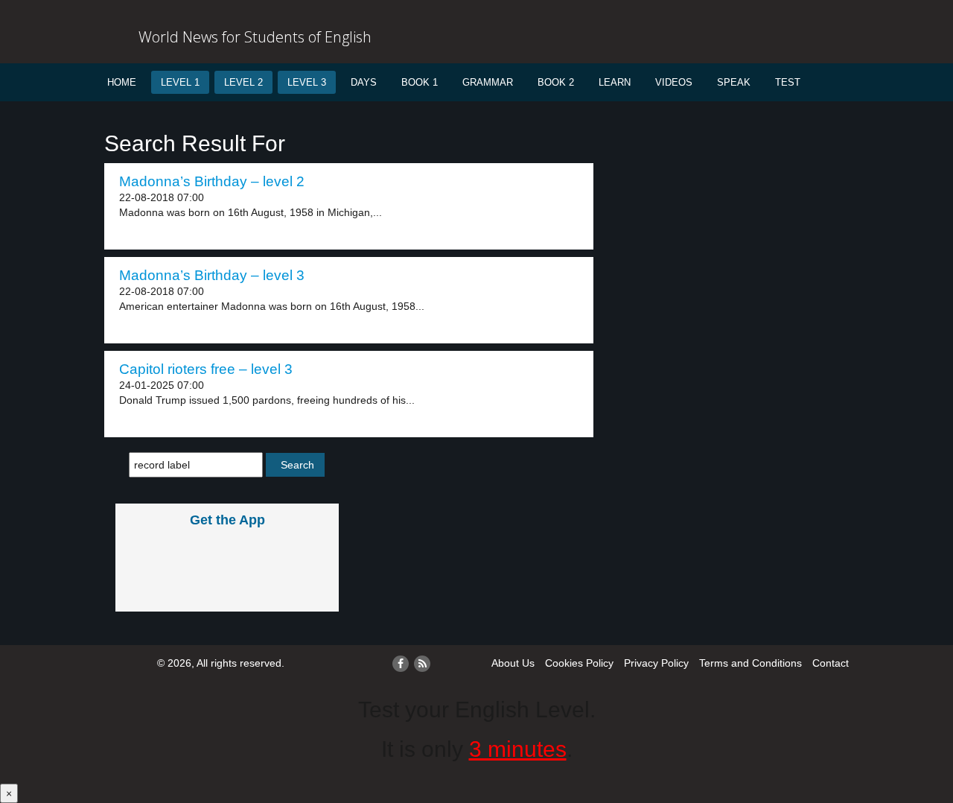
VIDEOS (673, 82)
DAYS (364, 82)
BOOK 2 (556, 82)
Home (121, 82)
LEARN (615, 82)
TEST (787, 82)
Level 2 (243, 82)
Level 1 (180, 82)
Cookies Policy (579, 663)
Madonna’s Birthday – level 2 (212, 181)
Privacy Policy (656, 663)
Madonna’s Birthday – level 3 (212, 275)
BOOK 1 (419, 82)
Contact (830, 663)
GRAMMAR (487, 82)
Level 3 (306, 82)
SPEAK (733, 82)
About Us (513, 663)
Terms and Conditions (750, 663)
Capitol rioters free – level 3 (206, 369)
